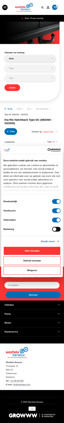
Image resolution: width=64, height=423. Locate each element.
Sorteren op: (37, 132)
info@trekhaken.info (21, 384)
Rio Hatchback (42, 109)
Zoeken (12, 88)
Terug (9, 109)
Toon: (49, 142)
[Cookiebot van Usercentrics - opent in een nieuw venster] (48, 150)
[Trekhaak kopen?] (24, 7)
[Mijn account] (48, 7)
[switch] (56, 210)
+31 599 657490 (17, 381)
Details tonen (48, 241)
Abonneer (33, 295)
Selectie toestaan (32, 260)
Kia (29, 109)
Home (19, 109)
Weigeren (32, 270)
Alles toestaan (32, 250)
